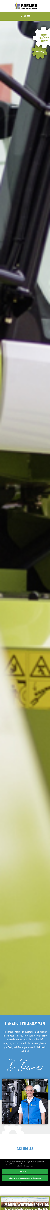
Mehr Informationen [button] (25, 1183)
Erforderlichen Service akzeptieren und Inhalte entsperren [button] (25, 1178)
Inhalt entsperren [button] (25, 1172)
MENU (24, 16)
